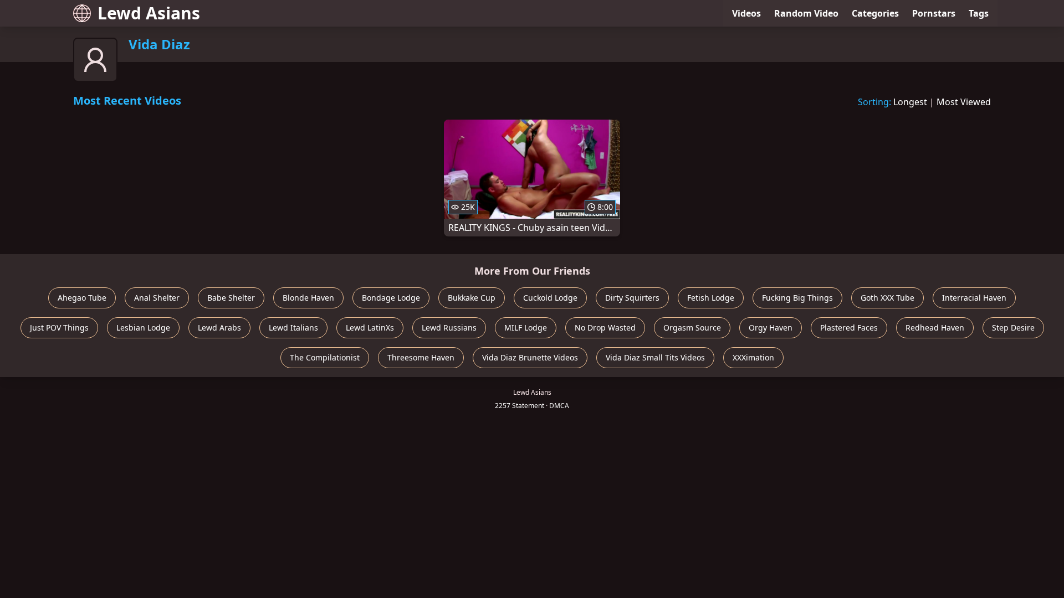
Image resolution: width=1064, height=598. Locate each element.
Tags (979, 13)
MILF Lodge (525, 327)
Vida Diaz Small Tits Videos (655, 357)
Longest (910, 102)
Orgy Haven (770, 327)
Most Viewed (964, 102)
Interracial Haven (974, 297)
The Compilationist (325, 357)
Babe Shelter (231, 297)
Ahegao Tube (82, 297)
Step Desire (1013, 327)
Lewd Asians (149, 13)
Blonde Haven (308, 297)
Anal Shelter (157, 297)
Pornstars (933, 13)
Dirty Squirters (632, 297)
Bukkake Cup (471, 297)
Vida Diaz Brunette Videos (530, 357)
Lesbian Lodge (143, 327)
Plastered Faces (849, 327)
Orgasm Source (692, 327)
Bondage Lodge (391, 297)
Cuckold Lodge (550, 297)
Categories (875, 13)
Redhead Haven (935, 327)
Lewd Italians (293, 327)
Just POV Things (59, 327)
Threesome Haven (420, 357)
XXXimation (753, 357)
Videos (746, 13)
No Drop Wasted (605, 327)
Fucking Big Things (797, 297)
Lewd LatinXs (370, 327)
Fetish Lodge (710, 297)
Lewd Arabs (219, 327)
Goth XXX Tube (887, 297)
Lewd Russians (449, 327)
